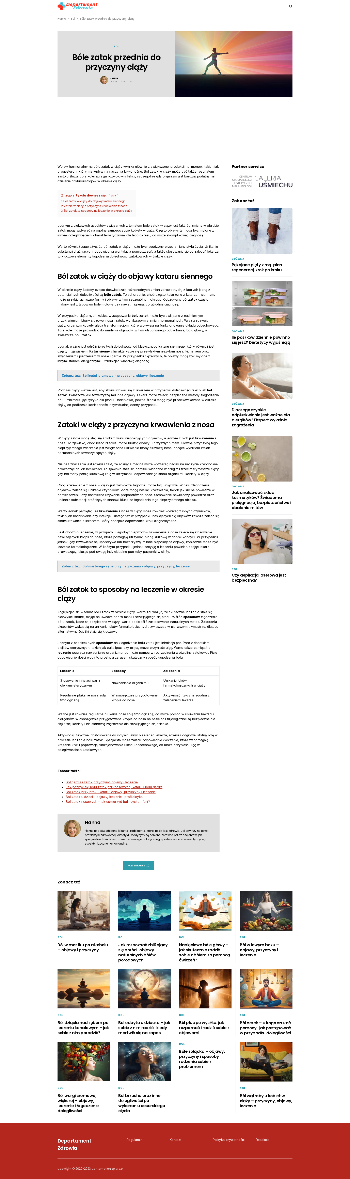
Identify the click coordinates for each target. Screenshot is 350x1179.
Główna (238, 259)
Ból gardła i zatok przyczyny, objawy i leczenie (102, 782)
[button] (290, 6)
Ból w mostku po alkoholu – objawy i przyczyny (83, 947)
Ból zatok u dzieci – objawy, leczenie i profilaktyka (104, 797)
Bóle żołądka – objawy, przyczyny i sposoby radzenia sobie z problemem (202, 1059)
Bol (73, 19)
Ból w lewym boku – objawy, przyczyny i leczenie (259, 950)
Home (62, 19)
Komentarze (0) (138, 865)
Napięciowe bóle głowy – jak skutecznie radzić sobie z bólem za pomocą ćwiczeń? (204, 952)
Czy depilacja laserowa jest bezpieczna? (259, 577)
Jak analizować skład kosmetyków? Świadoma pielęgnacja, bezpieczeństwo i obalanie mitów (261, 500)
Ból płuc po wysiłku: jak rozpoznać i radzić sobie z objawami (204, 1028)
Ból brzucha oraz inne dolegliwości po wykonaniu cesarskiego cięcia (141, 1103)
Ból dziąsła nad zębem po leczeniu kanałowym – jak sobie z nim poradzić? (83, 1028)
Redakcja (262, 1140)
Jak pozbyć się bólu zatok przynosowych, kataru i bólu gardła (114, 787)
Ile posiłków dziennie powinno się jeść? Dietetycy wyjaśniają (261, 339)
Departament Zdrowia (74, 1144)
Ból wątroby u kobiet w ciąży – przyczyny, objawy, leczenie (266, 1101)
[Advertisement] (175, 127)
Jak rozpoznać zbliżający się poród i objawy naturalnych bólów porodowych (143, 952)
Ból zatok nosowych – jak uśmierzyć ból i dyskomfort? (108, 802)
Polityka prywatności (228, 1140)
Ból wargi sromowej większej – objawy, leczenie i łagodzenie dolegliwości (78, 1103)
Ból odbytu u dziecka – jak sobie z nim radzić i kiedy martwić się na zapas (144, 1028)
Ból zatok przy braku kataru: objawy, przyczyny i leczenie (111, 792)
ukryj (113, 195)
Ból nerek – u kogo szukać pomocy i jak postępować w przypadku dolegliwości (265, 1028)
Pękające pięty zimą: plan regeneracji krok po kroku (257, 267)
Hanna (114, 78)
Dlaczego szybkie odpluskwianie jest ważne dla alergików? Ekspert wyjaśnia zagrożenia (261, 417)
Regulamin (134, 1140)
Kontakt (175, 1140)
